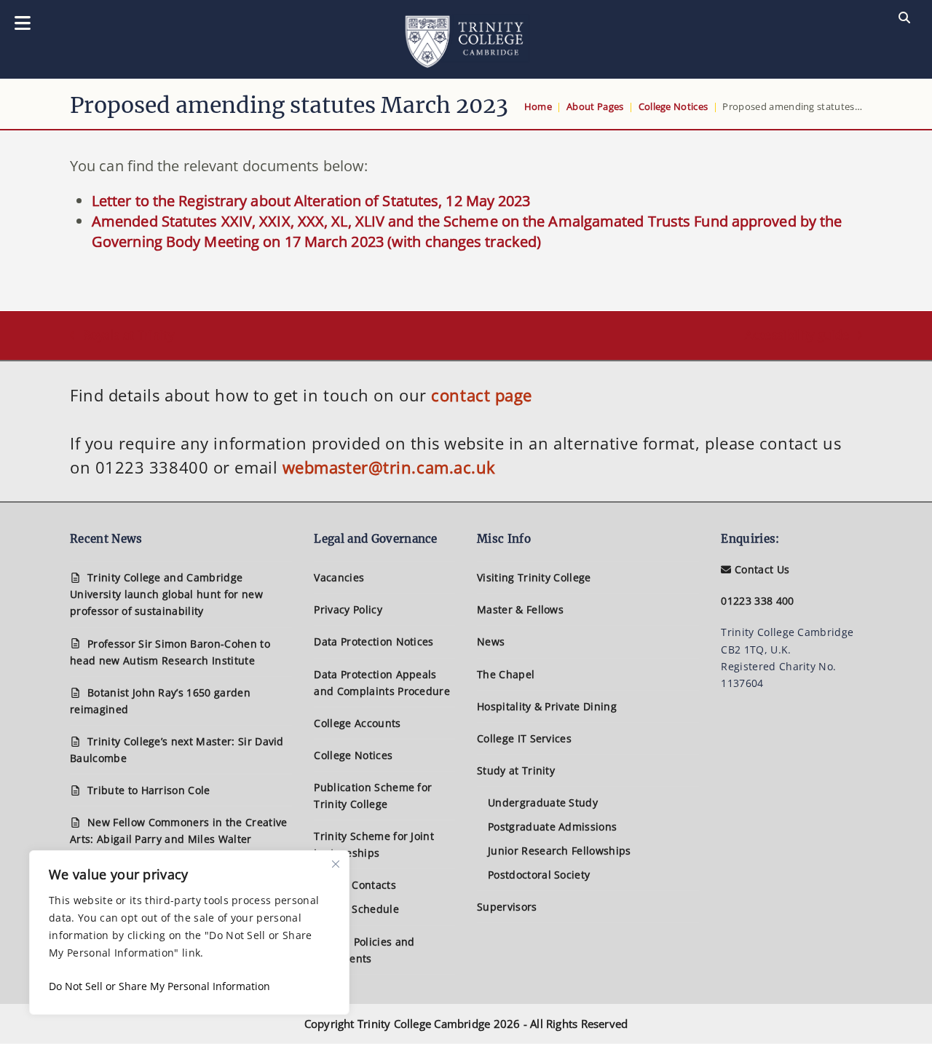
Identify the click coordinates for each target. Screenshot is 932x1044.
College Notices (353, 755)
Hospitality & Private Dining (547, 706)
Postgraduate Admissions (552, 826)
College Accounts (357, 723)
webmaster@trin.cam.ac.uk (389, 467)
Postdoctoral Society (539, 875)
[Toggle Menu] (22, 23)
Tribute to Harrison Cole (148, 790)
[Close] (335, 864)
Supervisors (507, 907)
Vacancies (339, 577)
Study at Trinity (516, 770)
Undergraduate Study (543, 802)
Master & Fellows (520, 609)
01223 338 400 (757, 601)
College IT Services (524, 738)
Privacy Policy (348, 609)
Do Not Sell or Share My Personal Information (159, 986)
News (491, 641)
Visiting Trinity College (534, 577)
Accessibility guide (797, 336)
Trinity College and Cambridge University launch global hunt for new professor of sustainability (166, 594)
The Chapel (505, 674)
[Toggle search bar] (904, 18)
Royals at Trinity (122, 336)
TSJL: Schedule (361, 909)
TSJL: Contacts (360, 885)
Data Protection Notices (373, 641)
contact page (481, 395)
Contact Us (760, 569)
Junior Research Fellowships (559, 850)
